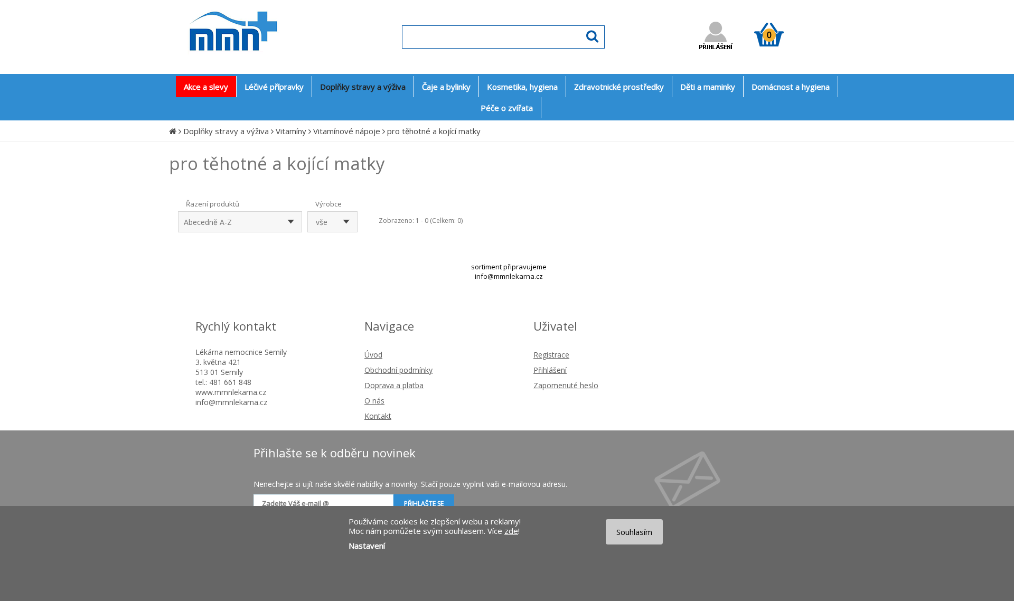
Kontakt (377, 416)
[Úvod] (172, 131)
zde (511, 530)
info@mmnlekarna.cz (509, 276)
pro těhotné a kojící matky (434, 131)
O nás (374, 401)
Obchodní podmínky (398, 370)
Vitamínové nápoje (346, 131)
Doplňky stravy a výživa (226, 131)
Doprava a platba (394, 385)
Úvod (373, 355)
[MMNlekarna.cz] (264, 61)
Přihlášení (550, 370)
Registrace (551, 355)
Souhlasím (634, 532)
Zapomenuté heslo (565, 385)
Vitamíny (291, 131)
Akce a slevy (206, 86)
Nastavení (367, 545)
